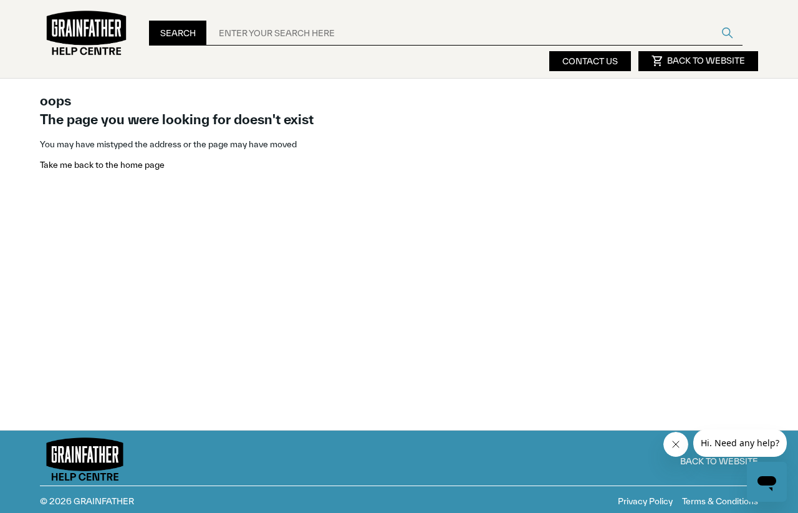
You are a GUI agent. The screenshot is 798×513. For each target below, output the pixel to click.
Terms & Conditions (720, 501)
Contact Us (590, 61)
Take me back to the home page (102, 165)
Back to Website (698, 61)
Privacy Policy (645, 501)
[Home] (86, 33)
